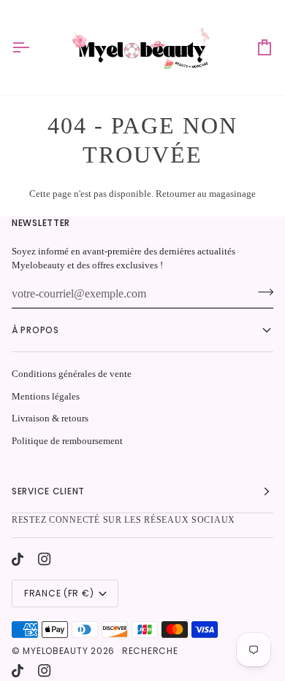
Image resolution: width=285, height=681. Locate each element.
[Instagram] (44, 559)
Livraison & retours (50, 418)
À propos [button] (35, 330)
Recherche (150, 651)
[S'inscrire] (261, 292)
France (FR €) (59, 593)
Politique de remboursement (67, 440)
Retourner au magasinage (206, 193)
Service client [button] (48, 491)
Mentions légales (46, 396)
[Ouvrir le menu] (34, 47)
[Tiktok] (17, 559)
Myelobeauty (55, 651)
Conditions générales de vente (72, 373)
